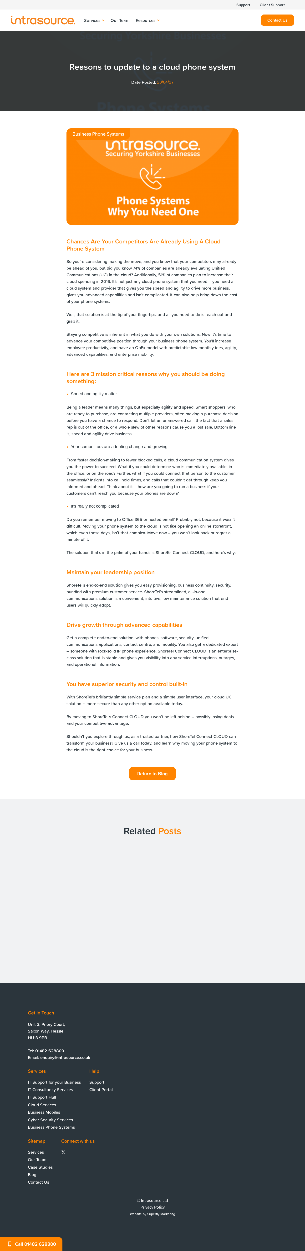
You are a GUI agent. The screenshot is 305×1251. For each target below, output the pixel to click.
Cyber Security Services (50, 1120)
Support (96, 1082)
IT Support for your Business (54, 1082)
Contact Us (38, 1182)
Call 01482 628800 (35, 1244)
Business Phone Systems (51, 1127)
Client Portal (101, 1089)
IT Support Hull (42, 1097)
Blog (32, 1174)
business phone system (180, 341)
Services (36, 1152)
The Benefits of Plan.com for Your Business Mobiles (54, 924)
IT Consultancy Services (50, 1089)
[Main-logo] (43, 20)
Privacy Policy (153, 1207)
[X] (63, 1153)
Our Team (37, 1159)
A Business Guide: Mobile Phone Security (249, 924)
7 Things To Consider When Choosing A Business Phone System (145, 927)
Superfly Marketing (161, 1213)
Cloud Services (42, 1105)
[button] (103, 20)
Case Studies (40, 1167)
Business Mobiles (44, 1112)
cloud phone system (161, 281)
